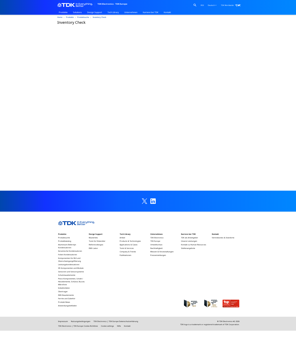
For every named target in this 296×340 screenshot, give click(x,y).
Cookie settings (107, 326)
